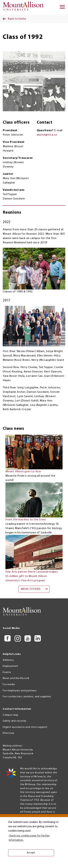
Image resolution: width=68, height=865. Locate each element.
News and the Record (16, 678)
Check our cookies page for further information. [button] (29, 838)
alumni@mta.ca (47, 134)
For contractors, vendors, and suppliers (27, 696)
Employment (10, 666)
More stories (31, 589)
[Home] (24, 7)
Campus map (10, 715)
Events (7, 672)
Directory (8, 733)
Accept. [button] (31, 852)
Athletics (8, 660)
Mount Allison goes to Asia (23, 471)
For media (9, 684)
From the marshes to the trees (25, 519)
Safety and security (14, 721)
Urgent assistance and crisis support (25, 727)
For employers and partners (20, 690)
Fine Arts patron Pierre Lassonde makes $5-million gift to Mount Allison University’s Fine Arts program (31, 576)
